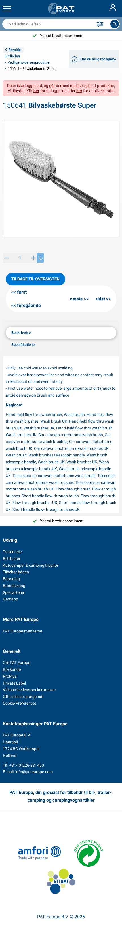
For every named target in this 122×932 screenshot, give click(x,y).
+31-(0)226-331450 (26, 765)
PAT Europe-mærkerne (22, 631)
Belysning (11, 578)
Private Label (14, 683)
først (22, 292)
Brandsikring (14, 585)
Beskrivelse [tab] (21, 332)
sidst (100, 299)
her (36, 90)
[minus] (6, 258)
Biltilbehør (12, 56)
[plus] (33, 258)
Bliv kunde (12, 669)
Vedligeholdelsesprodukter (29, 62)
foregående (29, 305)
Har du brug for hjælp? (98, 59)
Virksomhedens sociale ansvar (29, 689)
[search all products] (114, 24)
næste (76, 299)
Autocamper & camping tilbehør (30, 565)
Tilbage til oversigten (35, 279)
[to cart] (40, 258)
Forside (15, 50)
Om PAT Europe (16, 662)
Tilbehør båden (16, 572)
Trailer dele (12, 551)
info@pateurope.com (34, 771)
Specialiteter (13, 592)
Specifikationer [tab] (23, 344)
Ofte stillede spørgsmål (23, 696)
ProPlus (10, 676)
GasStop (10, 599)
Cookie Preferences (20, 703)
